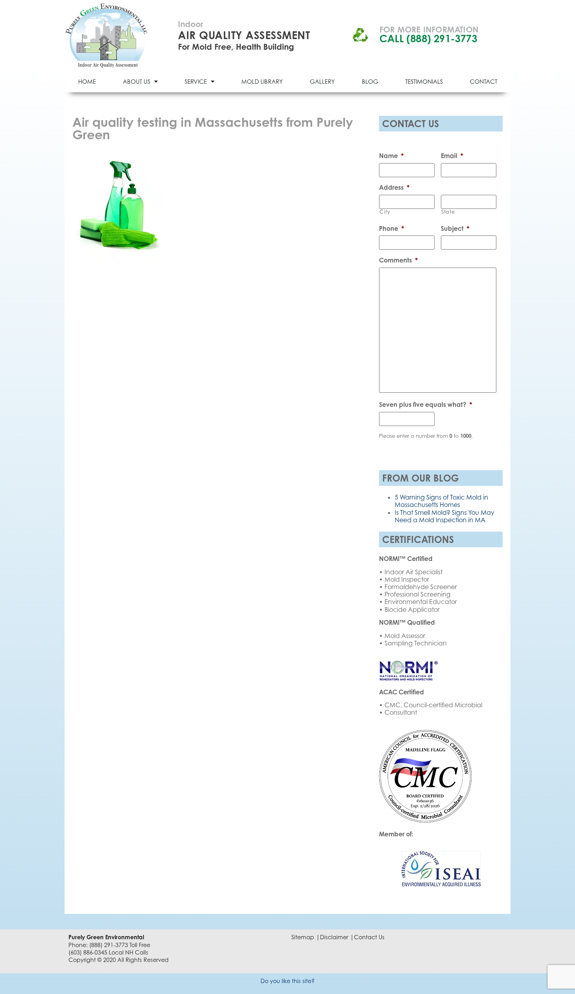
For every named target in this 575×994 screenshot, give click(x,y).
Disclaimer (334, 937)
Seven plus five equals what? (425, 404)
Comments (398, 260)
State (448, 211)
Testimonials (424, 81)
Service (196, 81)
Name (391, 156)
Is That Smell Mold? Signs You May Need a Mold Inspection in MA (444, 516)
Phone (391, 228)
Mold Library (262, 81)
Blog (370, 81)
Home (87, 81)
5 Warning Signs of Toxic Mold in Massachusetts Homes (441, 501)
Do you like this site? (288, 981)
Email (452, 156)
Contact (483, 81)
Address (394, 187)
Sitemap (302, 937)
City (384, 211)
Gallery (322, 81)
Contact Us (369, 937)
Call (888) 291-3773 (428, 38)
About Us (136, 81)
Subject (455, 228)
